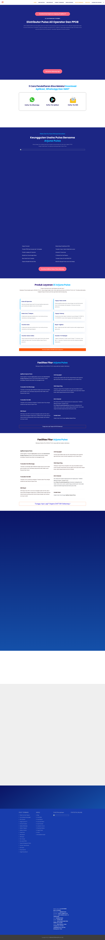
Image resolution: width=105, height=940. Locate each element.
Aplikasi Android (23, 830)
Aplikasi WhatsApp (23, 826)
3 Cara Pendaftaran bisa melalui (52, 88)
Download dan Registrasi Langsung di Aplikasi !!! (52, 14)
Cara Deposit (40, 819)
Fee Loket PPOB (23, 841)
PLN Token (22, 847)
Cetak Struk (22, 832)
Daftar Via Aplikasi (52, 105)
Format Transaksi (23, 823)
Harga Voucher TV (23, 821)
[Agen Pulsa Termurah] (3, 2)
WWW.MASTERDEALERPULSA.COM (56, 937)
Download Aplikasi (41, 828)
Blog (38, 815)
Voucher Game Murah (24, 845)
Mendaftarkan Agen (41, 834)
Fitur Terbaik (22, 838)
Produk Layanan (52, 284)
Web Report (22, 834)
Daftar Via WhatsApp (32, 105)
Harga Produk (40, 830)
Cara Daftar (39, 817)
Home (38, 832)
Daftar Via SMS (73, 105)
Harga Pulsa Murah (24, 851)
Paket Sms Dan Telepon (25, 815)
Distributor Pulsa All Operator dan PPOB (53, 22)
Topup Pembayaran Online (25, 843)
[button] (52, 71)
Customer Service (41, 826)
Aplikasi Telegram (23, 828)
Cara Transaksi (40, 823)
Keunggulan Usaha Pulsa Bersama (52, 139)
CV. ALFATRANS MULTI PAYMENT (52, 18)
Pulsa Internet (23, 849)
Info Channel (22, 819)
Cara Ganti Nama (40, 821)
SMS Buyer (22, 836)
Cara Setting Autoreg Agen (25, 817)
